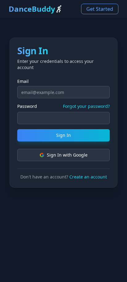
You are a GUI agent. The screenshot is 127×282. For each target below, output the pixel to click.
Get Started (99, 9)
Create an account (88, 177)
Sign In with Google (67, 155)
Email (23, 81)
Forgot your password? (86, 106)
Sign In (63, 135)
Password (27, 106)
